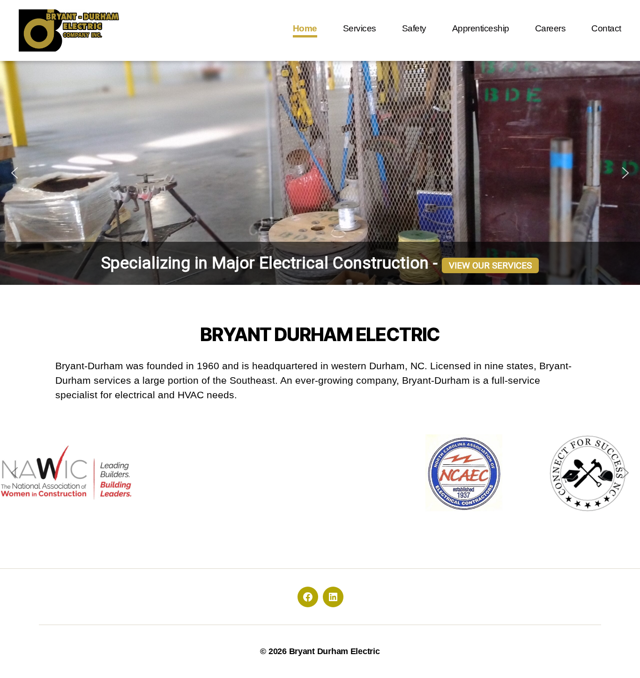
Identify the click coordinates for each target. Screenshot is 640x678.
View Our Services (490, 265)
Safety (414, 28)
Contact (606, 28)
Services (359, 28)
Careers (550, 28)
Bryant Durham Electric (334, 651)
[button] (14, 172)
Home (305, 28)
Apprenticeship (480, 28)
